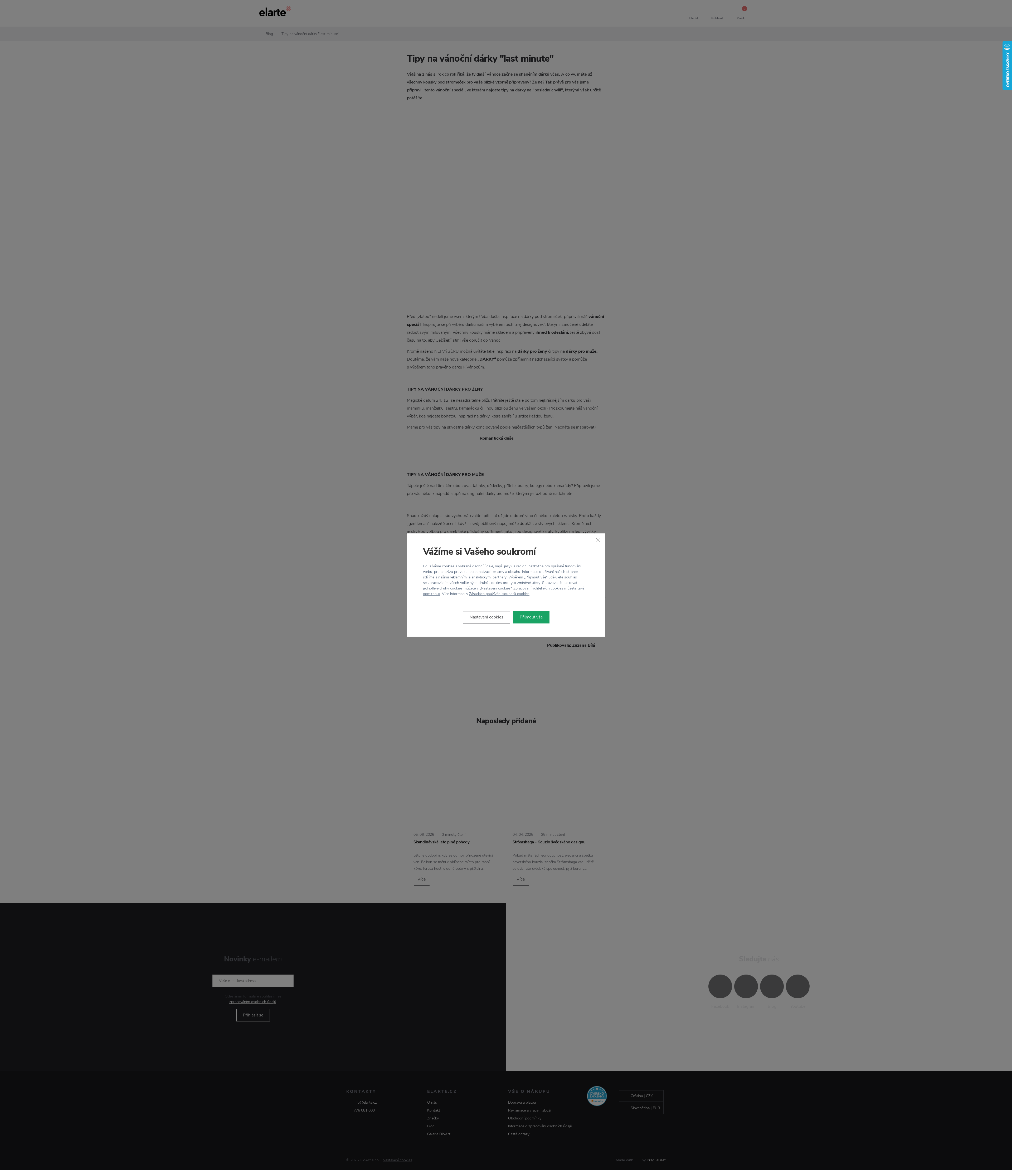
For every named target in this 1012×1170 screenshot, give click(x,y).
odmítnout (431, 593)
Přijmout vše (536, 577)
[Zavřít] (598, 540)
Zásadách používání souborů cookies (499, 593)
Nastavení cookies (495, 588)
